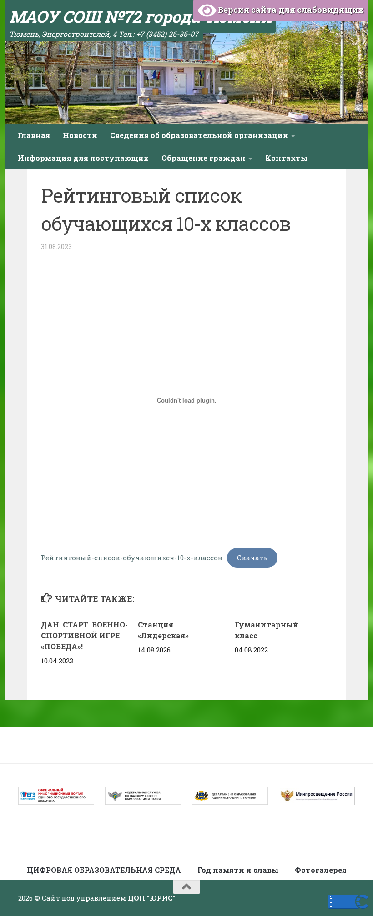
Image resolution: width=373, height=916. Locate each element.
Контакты (286, 158)
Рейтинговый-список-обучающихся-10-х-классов (131, 557)
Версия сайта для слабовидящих (290, 9)
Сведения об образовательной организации (199, 135)
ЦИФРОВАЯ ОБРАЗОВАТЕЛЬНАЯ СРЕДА (104, 870)
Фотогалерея (321, 870)
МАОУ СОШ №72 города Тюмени (140, 16)
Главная (34, 135)
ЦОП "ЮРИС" (151, 897)
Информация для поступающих (83, 158)
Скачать (252, 557)
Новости (80, 135)
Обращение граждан (203, 158)
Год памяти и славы (237, 870)
